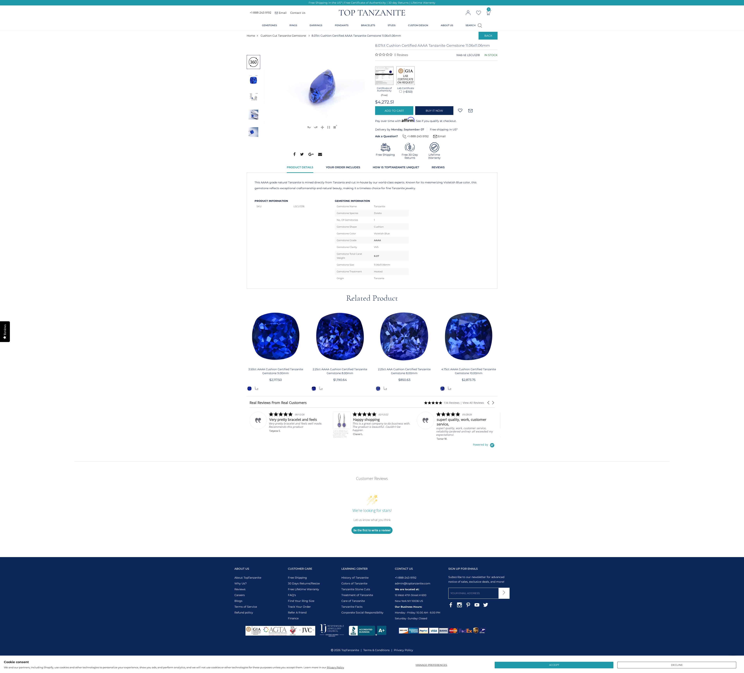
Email (441, 136)
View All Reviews (473, 403)
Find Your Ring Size (301, 601)
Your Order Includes (343, 167)
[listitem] (288, 425)
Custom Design (418, 25)
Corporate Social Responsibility (362, 612)
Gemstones (269, 25)
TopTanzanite (350, 650)
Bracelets (368, 25)
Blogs (238, 601)
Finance (293, 618)
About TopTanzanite (247, 577)
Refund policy (243, 612)
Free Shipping (297, 577)
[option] (253, 62)
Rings (293, 25)
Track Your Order (299, 606)
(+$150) (407, 91)
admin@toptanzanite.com (412, 583)
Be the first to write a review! (372, 530)
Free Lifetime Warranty (303, 589)
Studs (391, 25)
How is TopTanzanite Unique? (396, 167)
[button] (488, 402)
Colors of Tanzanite (354, 583)
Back (488, 35)
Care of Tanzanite (353, 601)
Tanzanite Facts (352, 606)
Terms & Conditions (376, 650)
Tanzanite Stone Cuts (355, 589)
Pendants (341, 25)
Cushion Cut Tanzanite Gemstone (283, 35)
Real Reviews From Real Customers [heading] (278, 402)
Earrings (316, 25)
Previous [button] (254, 47)
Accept (554, 664)
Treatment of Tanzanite (357, 595)
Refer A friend (297, 612)
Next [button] (254, 148)
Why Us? (240, 583)
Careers (239, 595)
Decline (677, 664)
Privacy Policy (335, 667)
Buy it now (434, 110)
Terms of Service (245, 606)
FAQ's (292, 595)
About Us (447, 25)
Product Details (300, 167)
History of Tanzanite (355, 577)
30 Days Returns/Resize (304, 583)
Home (251, 35)
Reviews (438, 167)
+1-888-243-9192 (260, 13)
